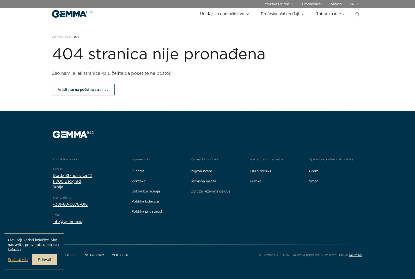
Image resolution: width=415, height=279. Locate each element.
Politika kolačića (145, 201)
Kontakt (138, 181)
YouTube (120, 255)
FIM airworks (260, 171)
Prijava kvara (201, 171)
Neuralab (355, 255)
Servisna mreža (203, 181)
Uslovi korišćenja (146, 191)
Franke (255, 181)
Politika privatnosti (147, 211)
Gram (313, 171)
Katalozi (335, 4)
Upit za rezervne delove (210, 191)
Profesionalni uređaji (280, 14)
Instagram (94, 255)
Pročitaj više (18, 260)
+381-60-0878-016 (70, 204)
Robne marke (329, 14)
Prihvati (44, 260)
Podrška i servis (277, 4)
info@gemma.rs (67, 221)
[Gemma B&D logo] (72, 14)
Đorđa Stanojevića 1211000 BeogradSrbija (72, 181)
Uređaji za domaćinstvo (222, 14)
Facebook (66, 255)
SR (352, 4)
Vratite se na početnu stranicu (83, 90)
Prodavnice (311, 4)
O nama (138, 171)
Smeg (313, 181)
